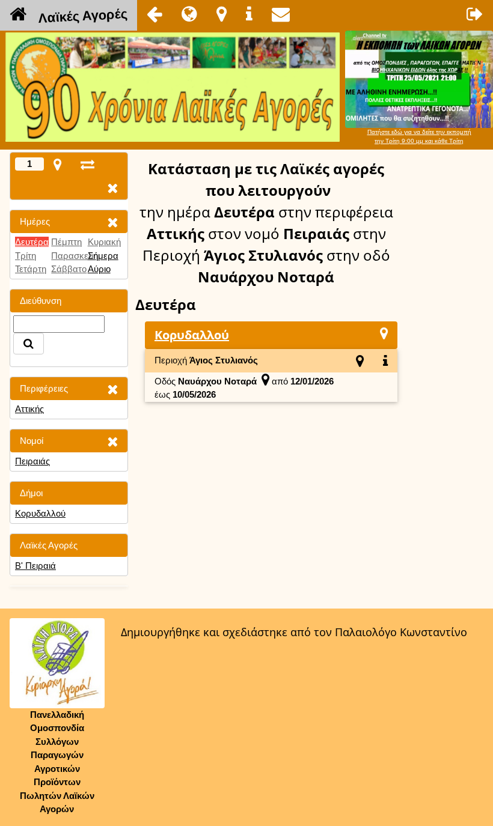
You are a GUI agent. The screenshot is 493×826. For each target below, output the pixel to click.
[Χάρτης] (383, 333)
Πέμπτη (66, 242)
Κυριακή (104, 242)
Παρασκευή (74, 256)
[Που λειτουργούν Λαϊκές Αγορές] (221, 14)
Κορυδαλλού (40, 513)
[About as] (249, 14)
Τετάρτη (30, 269)
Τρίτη (25, 256)
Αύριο (99, 269)
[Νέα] (189, 14)
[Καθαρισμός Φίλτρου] (112, 222)
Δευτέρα (32, 242)
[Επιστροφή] (154, 14)
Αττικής (29, 409)
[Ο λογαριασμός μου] (475, 14)
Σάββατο (69, 269)
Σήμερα (103, 256)
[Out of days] (87, 164)
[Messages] (280, 14)
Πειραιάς (32, 461)
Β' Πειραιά (35, 565)
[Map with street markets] (57, 164)
